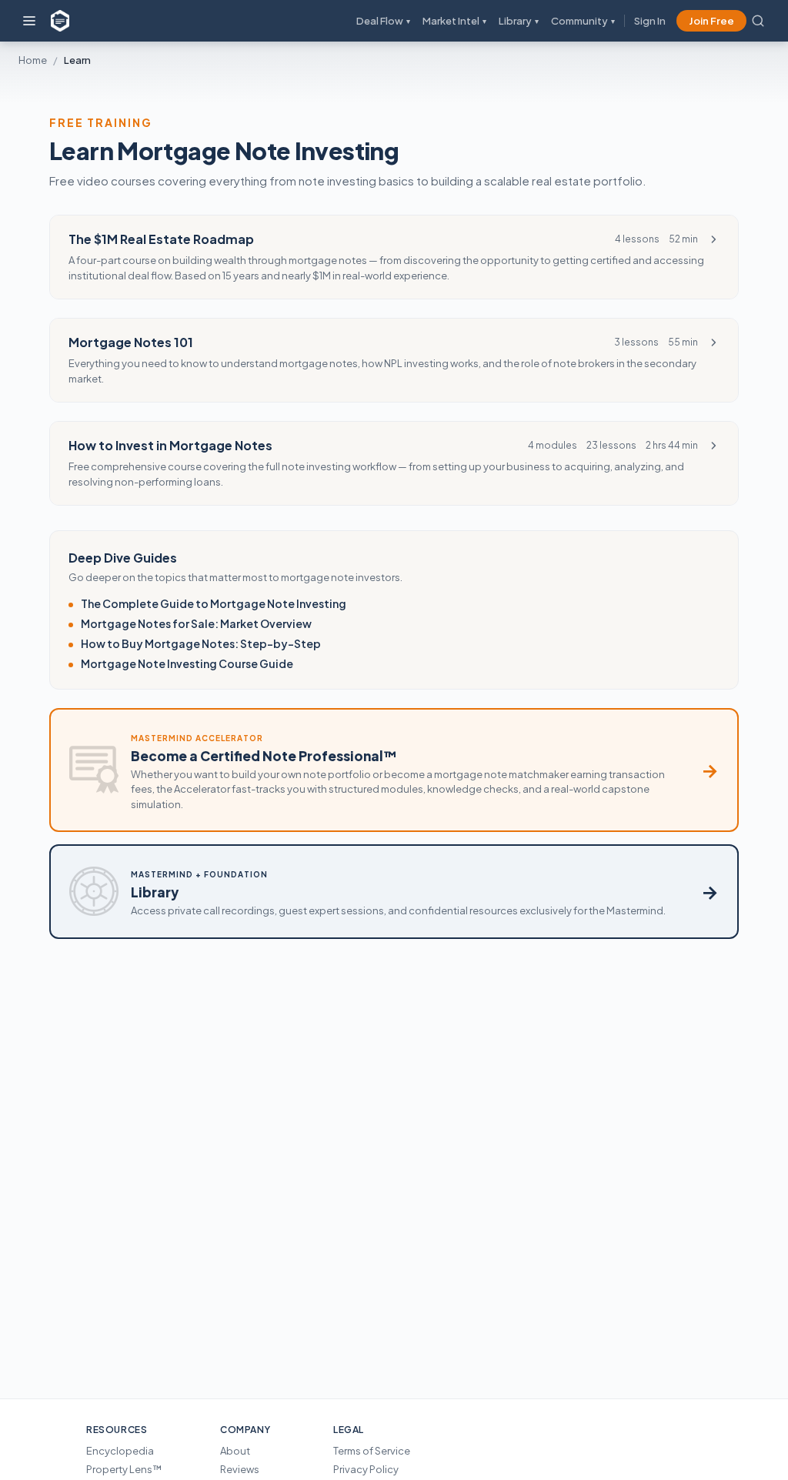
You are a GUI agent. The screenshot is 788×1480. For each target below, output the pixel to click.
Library (519, 21)
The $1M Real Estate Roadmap (161, 239)
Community (583, 21)
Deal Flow (383, 21)
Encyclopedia (120, 1451)
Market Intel (454, 21)
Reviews (239, 1469)
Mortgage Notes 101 (130, 342)
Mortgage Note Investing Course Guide (187, 663)
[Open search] (758, 20)
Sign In (650, 21)
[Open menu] (29, 21)
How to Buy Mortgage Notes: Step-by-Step (201, 643)
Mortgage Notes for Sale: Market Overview (196, 623)
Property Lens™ (124, 1469)
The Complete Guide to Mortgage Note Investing (213, 603)
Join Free (711, 21)
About (235, 1451)
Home (32, 60)
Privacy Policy (366, 1469)
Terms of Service (371, 1451)
